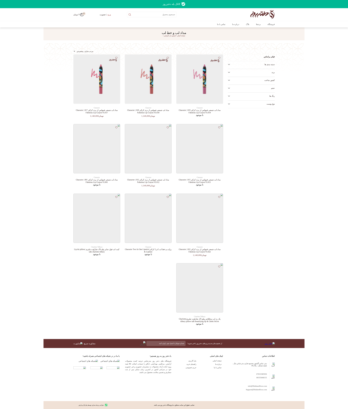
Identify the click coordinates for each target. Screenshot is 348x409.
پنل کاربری (192, 361)
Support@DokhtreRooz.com (256, 390)
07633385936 (261, 374)
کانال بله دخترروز (171, 4)
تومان (78, 14)
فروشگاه (271, 24)
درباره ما (235, 24)
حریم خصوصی (191, 368)
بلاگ (247, 24)
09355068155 (261, 378)
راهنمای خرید (191, 364)
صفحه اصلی (217, 361)
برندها (258, 24)
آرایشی (166, 36)
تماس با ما (221, 24)
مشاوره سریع (89, 343)
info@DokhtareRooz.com (257, 386)
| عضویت (105, 15)
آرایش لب (172, 36)
